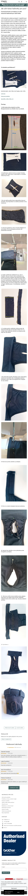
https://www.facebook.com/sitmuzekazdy (12, 825)
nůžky (7, 99)
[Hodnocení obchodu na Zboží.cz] (10, 879)
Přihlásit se (6, 872)
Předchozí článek (9, 727)
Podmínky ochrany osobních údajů (9, 799)
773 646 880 (6, 821)
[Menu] (26, 1)
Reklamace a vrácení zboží (7, 806)
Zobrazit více (14, 787)
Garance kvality (5, 809)
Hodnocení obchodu (14, 744)
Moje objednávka (5, 812)
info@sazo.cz (7, 819)
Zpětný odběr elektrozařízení (8, 802)
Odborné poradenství (6, 811)
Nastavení (14, 888)
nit (12, 99)
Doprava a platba (5, 800)
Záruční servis (5, 804)
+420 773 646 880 (8, 823)
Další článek (20, 727)
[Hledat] (18, 1)
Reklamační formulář (6, 807)
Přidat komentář (6, 739)
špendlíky (3, 99)
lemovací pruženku (5, 96)
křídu (10, 99)
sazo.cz (5, 827)
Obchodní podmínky (6, 797)
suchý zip (3, 93)
